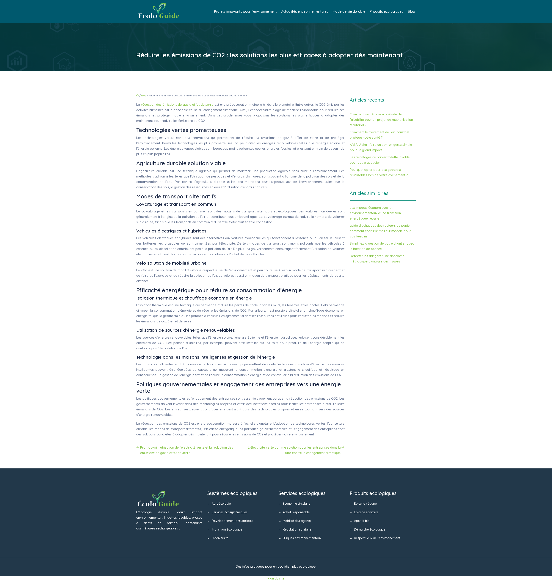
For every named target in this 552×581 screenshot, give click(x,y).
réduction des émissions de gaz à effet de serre (177, 104)
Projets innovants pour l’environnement (245, 11)
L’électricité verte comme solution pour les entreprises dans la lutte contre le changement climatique (294, 450)
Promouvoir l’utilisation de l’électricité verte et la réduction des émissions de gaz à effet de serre (186, 450)
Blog (411, 11)
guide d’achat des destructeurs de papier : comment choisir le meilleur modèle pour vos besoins (381, 230)
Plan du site (276, 578)
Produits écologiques (386, 11)
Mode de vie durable (348, 11)
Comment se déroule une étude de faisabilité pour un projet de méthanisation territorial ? (381, 119)
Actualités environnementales (304, 11)
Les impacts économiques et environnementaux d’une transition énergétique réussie (375, 213)
